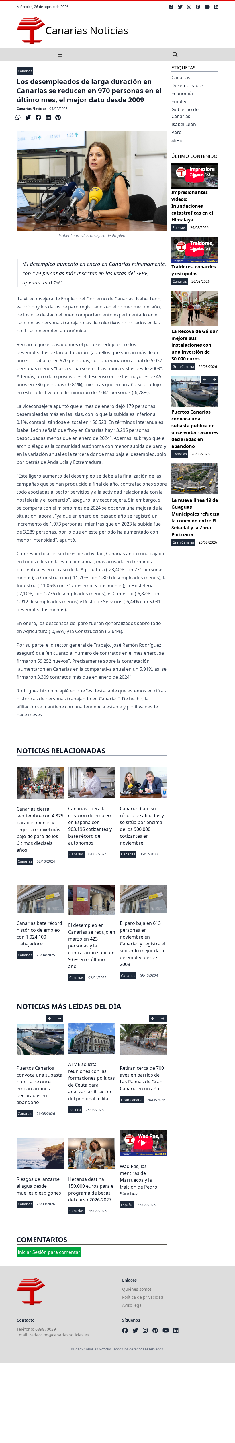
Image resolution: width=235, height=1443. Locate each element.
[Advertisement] (117, 1403)
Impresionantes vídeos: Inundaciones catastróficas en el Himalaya (192, 206)
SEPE (176, 140)
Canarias (25, 71)
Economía (182, 93)
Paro (176, 132)
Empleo (179, 101)
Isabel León (183, 124)
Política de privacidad (142, 1297)
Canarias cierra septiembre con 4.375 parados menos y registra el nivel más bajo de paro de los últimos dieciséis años (40, 829)
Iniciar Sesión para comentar (49, 1252)
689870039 (45, 1329)
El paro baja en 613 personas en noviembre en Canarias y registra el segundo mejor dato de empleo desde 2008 (142, 943)
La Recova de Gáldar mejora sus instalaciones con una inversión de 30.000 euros (194, 345)
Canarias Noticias (31, 108)
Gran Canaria (131, 1099)
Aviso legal (132, 1305)
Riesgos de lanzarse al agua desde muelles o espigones (39, 1186)
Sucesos (179, 227)
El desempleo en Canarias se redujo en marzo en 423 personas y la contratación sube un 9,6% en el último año (91, 945)
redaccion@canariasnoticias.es (59, 1335)
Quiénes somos (137, 1289)
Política (75, 1109)
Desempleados (187, 85)
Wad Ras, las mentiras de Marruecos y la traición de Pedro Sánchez (138, 1180)
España (127, 1204)
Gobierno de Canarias (185, 112)
